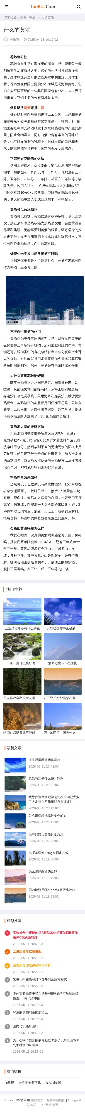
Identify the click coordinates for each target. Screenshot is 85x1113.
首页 (23, 17)
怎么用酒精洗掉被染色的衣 (48, 816)
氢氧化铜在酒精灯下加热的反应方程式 (40, 979)
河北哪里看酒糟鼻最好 (44, 760)
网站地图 (37, 1100)
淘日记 (9, 1083)
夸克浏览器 (53, 1083)
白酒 (40, 108)
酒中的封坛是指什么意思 (46, 834)
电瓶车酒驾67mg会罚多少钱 (48, 853)
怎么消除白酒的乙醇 (43, 871)
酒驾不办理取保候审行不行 (32, 965)
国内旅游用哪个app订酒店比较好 (52, 890)
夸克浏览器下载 (30, 1083)
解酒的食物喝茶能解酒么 (30, 1012)
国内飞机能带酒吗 (25, 1026)
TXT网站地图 (48, 1105)
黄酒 (32, 17)
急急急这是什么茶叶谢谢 (46, 778)
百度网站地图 (55, 1100)
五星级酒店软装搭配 (27, 951)
